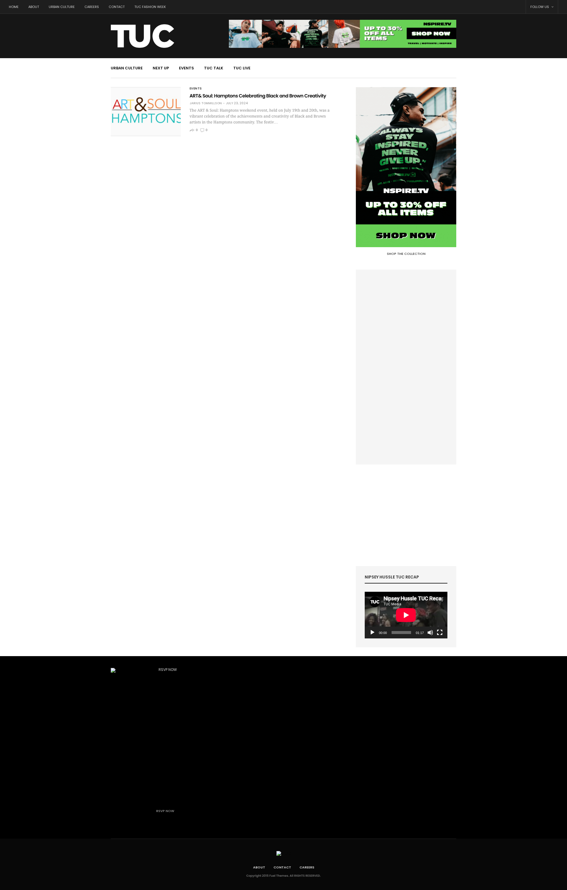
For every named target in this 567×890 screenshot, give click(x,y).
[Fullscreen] (440, 632)
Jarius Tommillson (206, 103)
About (33, 6)
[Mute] (430, 632)
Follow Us (540, 6)
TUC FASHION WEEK (150, 6)
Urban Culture (62, 6)
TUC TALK (213, 68)
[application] (406, 615)
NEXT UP (161, 68)
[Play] (372, 632)
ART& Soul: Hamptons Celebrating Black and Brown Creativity (258, 95)
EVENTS (186, 68)
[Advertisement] (406, 367)
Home (14, 6)
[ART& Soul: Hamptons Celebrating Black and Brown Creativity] (146, 111)
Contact (117, 6)
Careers (91, 6)
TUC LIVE (241, 68)
